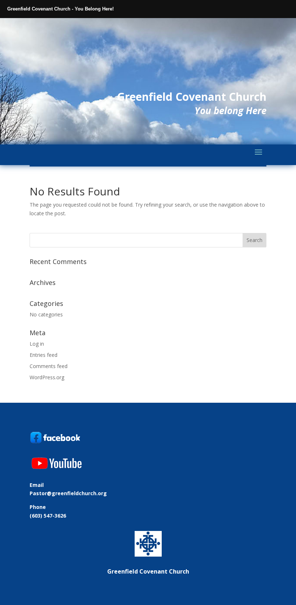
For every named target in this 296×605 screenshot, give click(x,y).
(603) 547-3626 (48, 515)
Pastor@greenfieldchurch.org (68, 493)
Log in (37, 343)
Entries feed (43, 354)
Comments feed (49, 366)
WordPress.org (47, 377)
